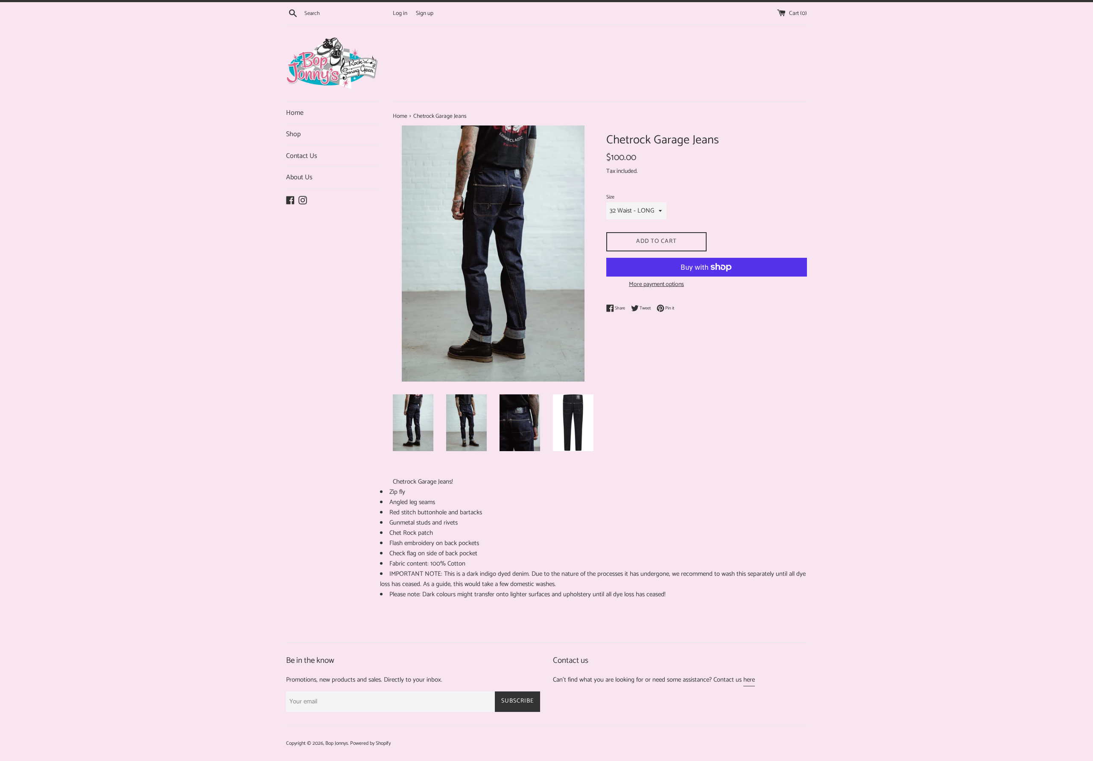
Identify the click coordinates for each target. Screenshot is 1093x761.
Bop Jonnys (336, 743)
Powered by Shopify (370, 743)
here (749, 679)
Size (610, 197)
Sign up (424, 13)
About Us (299, 177)
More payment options (656, 284)
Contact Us (301, 156)
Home (295, 113)
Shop (293, 134)
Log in (400, 13)
